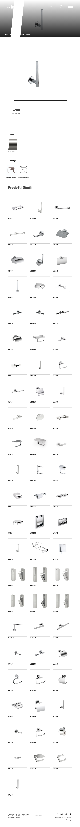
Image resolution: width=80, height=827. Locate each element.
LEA (23, 34)
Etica (18, 817)
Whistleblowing (12, 817)
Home (6, 34)
